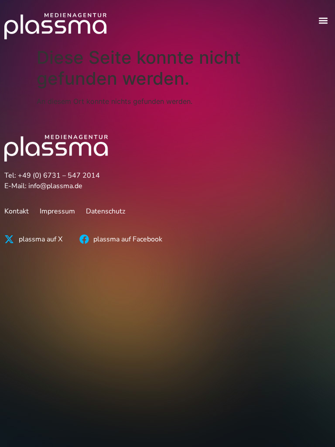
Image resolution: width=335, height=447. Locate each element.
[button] (323, 20)
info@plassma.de (55, 186)
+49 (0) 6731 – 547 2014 (59, 175)
